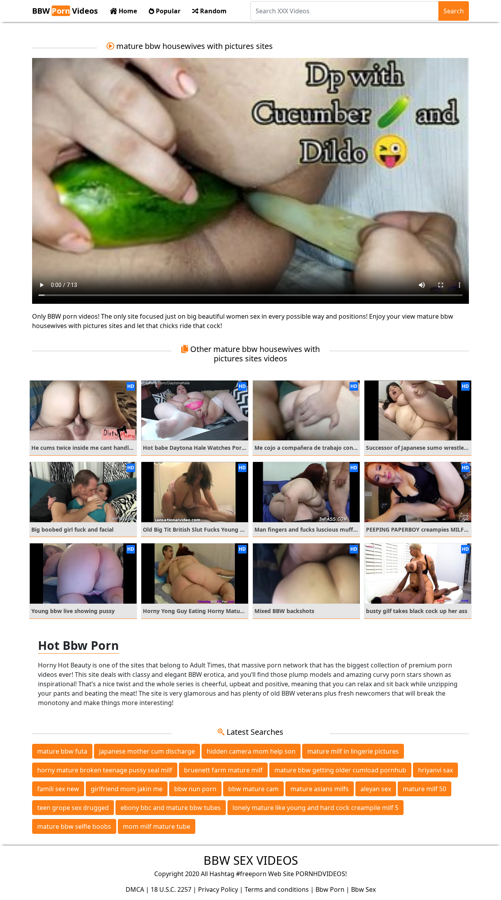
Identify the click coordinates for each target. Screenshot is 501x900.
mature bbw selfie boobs (74, 826)
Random (212, 11)
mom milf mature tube (156, 826)
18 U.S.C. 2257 (171, 889)
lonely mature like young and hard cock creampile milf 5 (315, 807)
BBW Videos (65, 10)
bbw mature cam (253, 789)
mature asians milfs (319, 789)
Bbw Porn (329, 889)
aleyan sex (375, 789)
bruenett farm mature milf (223, 770)
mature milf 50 (424, 789)
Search (453, 11)
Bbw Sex (363, 889)
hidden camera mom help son (251, 751)
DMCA (135, 889)
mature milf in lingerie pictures (353, 751)
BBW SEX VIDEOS (251, 860)
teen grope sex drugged (73, 807)
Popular (167, 11)
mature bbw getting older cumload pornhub (340, 770)
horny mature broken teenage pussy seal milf (104, 770)
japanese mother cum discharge (147, 751)
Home (127, 11)
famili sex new (58, 789)
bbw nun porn (195, 789)
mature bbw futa (62, 751)
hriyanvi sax (435, 770)
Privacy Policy (218, 889)
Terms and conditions (277, 889)
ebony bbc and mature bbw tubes (171, 807)
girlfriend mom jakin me (126, 789)
